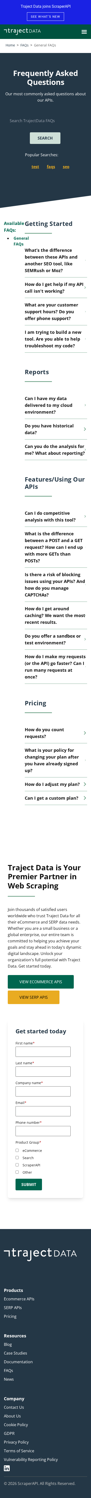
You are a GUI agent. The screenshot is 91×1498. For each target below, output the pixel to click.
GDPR (9, 1433)
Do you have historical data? (49, 429)
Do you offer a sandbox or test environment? (53, 639)
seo (66, 166)
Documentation (18, 1361)
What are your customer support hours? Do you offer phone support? (51, 311)
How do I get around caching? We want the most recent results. (55, 615)
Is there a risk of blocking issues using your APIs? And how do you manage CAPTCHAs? (55, 585)
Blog (8, 1344)
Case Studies (15, 1353)
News (9, 1379)
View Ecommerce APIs (40, 981)
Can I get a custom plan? (51, 798)
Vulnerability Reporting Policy (31, 1459)
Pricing (10, 1316)
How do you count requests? (44, 733)
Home (10, 45)
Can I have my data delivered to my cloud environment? (48, 405)
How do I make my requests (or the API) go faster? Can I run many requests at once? (55, 667)
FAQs (24, 45)
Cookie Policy (16, 1424)
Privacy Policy (16, 1442)
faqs (51, 166)
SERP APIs (13, 1307)
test (35, 166)
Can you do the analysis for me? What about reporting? (55, 449)
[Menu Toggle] (84, 32)
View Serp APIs (33, 997)
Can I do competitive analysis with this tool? (50, 516)
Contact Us (14, 1407)
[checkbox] (45, 1161)
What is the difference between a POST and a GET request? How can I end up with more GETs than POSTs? (54, 547)
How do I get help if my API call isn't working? (54, 287)
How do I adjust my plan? (52, 784)
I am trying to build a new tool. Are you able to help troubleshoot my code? (53, 339)
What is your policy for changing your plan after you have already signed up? (52, 760)
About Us (12, 1416)
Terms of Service (19, 1450)
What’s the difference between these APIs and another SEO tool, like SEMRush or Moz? (51, 260)
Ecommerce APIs (19, 1299)
